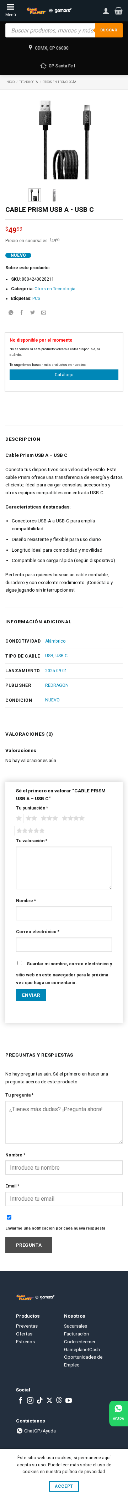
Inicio (10, 82)
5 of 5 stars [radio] (29, 831)
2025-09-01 (56, 670)
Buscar (108, 30)
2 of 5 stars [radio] (30, 818)
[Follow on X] (49, 1401)
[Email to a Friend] (44, 313)
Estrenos (25, 1341)
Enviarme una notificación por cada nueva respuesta (55, 1228)
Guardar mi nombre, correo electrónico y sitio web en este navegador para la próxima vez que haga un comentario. (64, 973)
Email (12, 1186)
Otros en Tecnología (59, 82)
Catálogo (64, 374)
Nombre (26, 900)
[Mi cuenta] (106, 11)
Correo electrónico (37, 931)
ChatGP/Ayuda (39, 1431)
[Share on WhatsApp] (11, 313)
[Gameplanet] (48, 11)
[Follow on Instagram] (30, 1401)
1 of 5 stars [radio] (18, 818)
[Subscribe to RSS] (59, 1401)
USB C (61, 655)
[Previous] (38, 139)
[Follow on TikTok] (40, 1401)
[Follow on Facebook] (20, 1401)
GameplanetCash (82, 1349)
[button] (118, 11)
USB (49, 655)
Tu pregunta (19, 1095)
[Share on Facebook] (22, 313)
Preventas (27, 1326)
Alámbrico (55, 641)
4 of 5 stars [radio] (72, 818)
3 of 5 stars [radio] (48, 818)
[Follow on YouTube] (68, 1401)
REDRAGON (57, 685)
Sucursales (75, 1326)
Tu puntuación (32, 808)
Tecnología (28, 82)
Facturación (76, 1334)
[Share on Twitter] (33, 313)
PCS (36, 298)
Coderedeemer (80, 1341)
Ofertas (24, 1334)
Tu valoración (31, 840)
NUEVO (52, 700)
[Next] (89, 139)
